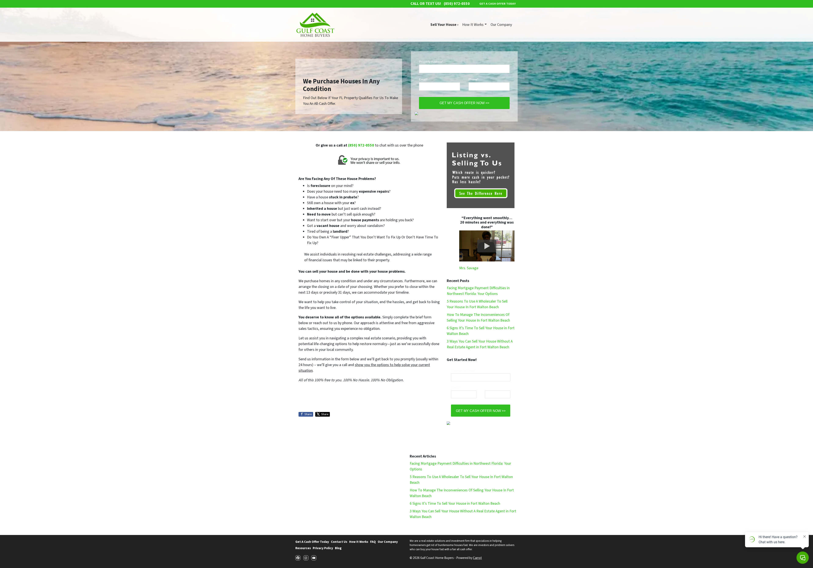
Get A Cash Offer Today (312, 541)
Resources (303, 548)
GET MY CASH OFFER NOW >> (464, 103)
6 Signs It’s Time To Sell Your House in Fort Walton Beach (455, 503)
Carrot (477, 558)
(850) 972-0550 (361, 145)
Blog (338, 548)
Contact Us (339, 541)
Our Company (501, 24)
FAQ (373, 541)
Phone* (473, 79)
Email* (423, 79)
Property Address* (431, 61)
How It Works (473, 24)
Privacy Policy (323, 548)
